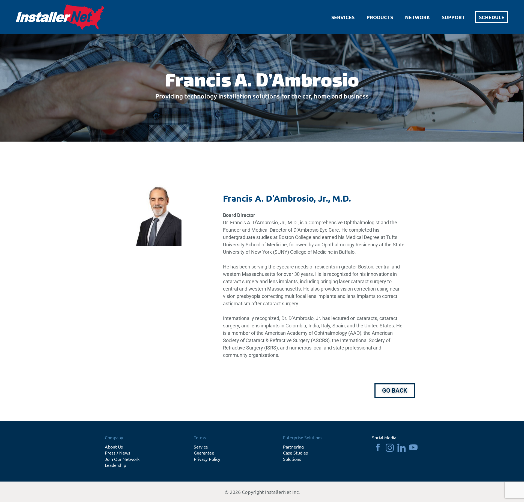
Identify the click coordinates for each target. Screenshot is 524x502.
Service (201, 446)
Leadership (115, 465)
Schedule (491, 17)
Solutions (292, 459)
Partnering (293, 446)
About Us (114, 446)
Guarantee (204, 452)
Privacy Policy (207, 459)
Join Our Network (122, 459)
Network (417, 17)
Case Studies (295, 452)
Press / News (117, 452)
